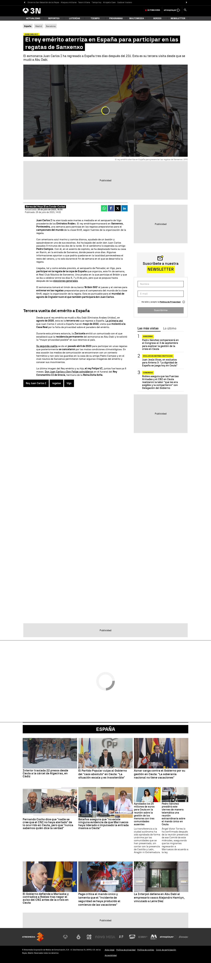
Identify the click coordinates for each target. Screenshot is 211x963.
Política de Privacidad (170, 302)
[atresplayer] (172, 10)
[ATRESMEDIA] (33, 937)
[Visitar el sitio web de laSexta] (78, 937)
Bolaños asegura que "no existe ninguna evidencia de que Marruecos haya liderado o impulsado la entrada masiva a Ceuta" (103, 824)
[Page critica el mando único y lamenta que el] (105, 876)
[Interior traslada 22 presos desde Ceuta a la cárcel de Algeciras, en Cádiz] (50, 753)
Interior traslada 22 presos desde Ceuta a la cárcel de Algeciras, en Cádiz (45, 773)
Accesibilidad (111, 955)
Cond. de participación (166, 950)
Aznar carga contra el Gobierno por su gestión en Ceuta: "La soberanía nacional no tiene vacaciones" (159, 774)
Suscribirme (160, 310)
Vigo (69, 383)
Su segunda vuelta (46, 346)
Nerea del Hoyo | (35, 206)
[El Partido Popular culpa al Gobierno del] (105, 753)
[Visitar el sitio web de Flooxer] (183, 937)
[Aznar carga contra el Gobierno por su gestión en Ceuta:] (161, 753)
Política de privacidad (125, 950)
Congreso (148, 372)
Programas (116, 18)
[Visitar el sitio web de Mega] (110, 937)
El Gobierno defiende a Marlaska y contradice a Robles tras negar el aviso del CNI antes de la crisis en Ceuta (46, 898)
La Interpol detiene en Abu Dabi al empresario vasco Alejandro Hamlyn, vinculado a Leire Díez (159, 897)
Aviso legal (109, 950)
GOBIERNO (148, 336)
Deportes (53, 18)
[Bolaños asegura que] (105, 802)
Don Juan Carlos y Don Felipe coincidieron (69, 371)
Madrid (38, 26)
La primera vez (114, 320)
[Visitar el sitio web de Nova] (100, 937)
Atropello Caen (109, 2)
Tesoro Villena (84, 2)
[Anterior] (24, 2)
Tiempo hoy (96, 2)
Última (153, 10)
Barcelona (50, 26)
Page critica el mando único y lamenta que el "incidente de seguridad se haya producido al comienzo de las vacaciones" (99, 899)
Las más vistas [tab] (147, 328)
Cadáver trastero (124, 2)
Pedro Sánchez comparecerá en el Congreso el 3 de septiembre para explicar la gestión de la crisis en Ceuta (160, 344)
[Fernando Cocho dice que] (50, 802)
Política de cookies (145, 950)
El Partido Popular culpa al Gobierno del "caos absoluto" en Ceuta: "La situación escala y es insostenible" (102, 774)
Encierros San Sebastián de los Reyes (43, 2)
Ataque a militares (69, 2)
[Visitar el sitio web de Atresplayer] (168, 937)
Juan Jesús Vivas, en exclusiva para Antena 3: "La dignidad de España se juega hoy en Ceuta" (159, 362)
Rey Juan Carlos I (36, 383)
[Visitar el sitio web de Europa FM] (143, 937)
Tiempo (95, 18)
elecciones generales (65, 280)
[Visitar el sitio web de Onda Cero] (132, 937)
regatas (56, 383)
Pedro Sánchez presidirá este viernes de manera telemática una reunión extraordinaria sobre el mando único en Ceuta (173, 814)
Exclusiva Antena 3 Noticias (158, 356)
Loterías (74, 18)
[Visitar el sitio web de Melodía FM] (153, 937)
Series (157, 18)
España (105, 729)
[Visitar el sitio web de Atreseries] (121, 937)
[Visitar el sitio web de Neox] (89, 937)
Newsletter (178, 18)
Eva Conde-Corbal (54, 206)
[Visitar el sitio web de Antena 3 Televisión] (67, 937)
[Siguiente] (186, 2)
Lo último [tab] (169, 328)
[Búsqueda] (185, 10)
